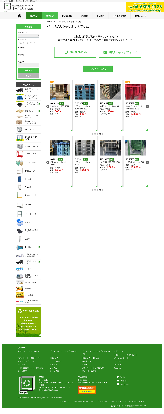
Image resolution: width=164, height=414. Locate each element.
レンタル (53, 368)
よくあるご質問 (119, 16)
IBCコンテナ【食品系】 (91, 358)
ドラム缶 (117, 361)
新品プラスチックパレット (28, 351)
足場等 (84, 365)
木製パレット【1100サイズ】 (29, 358)
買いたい (34, 16)
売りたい (50, 16)
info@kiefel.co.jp (51, 390)
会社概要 (142, 401)
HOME (49, 22)
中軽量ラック (87, 361)
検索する (28, 70)
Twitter (122, 377)
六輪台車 (53, 365)
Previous (47, 106)
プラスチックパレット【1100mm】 (64, 351)
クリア (28, 76)
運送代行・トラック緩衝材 (93, 368)
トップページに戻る (97, 69)
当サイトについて (65, 401)
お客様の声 (133, 401)
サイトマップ (121, 401)
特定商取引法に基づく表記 (84, 401)
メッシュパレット (121, 358)
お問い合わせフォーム (123, 52)
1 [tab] (93, 134)
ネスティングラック (26, 361)
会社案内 (84, 16)
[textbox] (19, 51)
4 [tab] (100, 134)
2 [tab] (95, 134)
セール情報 (54, 371)
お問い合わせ (140, 16)
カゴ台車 (21, 365)
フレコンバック (56, 361)
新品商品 (117, 368)
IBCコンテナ (55, 358)
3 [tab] (98, 134)
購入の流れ (67, 16)
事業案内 (100, 16)
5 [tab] (103, 134)
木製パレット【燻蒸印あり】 (125, 355)
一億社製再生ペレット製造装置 (30, 368)
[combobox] (28, 51)
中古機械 (117, 365)
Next (147, 106)
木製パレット (119, 351)
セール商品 (22, 371)
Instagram (125, 385)
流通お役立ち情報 (89, 371)
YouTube (124, 381)
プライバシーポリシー (105, 401)
